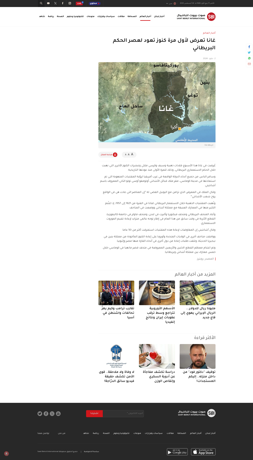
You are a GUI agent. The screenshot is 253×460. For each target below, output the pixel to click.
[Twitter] (249, 52)
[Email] (249, 64)
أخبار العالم (145, 16)
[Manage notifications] (6, 453)
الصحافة (132, 16)
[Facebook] (249, 46)
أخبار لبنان (159, 16)
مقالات (121, 16)
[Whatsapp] (249, 58)
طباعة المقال (106, 155)
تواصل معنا (43, 433)
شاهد (42, 16)
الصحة (60, 16)
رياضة (51, 16)
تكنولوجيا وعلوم (75, 16)
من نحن (61, 433)
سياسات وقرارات (106, 16)
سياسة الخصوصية (91, 452)
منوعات (90, 16)
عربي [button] (170, 4)
